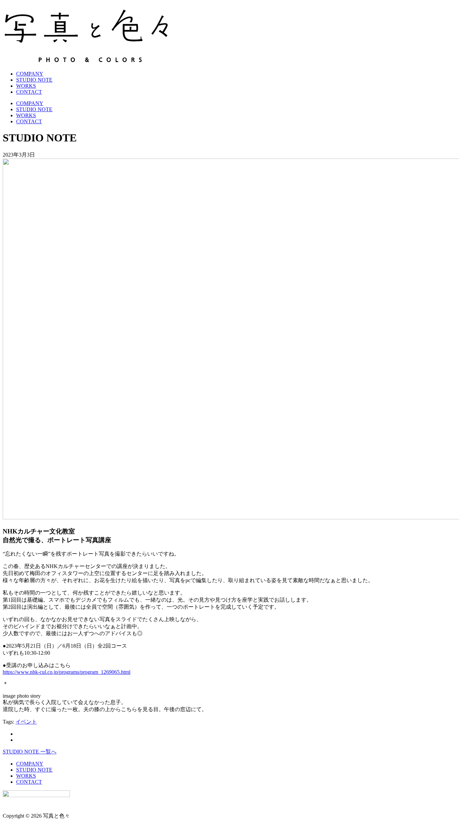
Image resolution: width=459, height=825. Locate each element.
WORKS (26, 86)
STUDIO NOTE (34, 80)
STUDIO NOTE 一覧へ (29, 751)
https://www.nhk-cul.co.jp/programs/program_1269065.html (66, 672)
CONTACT (29, 92)
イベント (26, 722)
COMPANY (29, 74)
